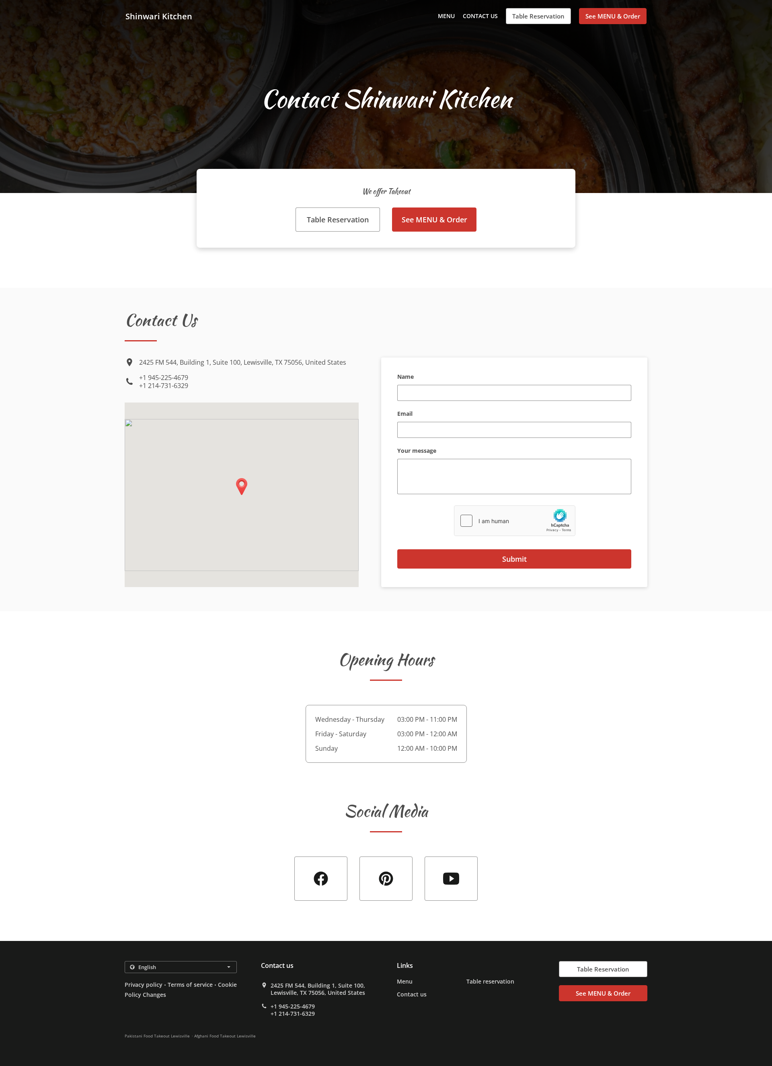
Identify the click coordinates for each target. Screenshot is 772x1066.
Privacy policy (143, 984)
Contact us (480, 16)
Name (405, 377)
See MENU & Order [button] (612, 16)
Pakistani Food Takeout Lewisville (157, 1036)
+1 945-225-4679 (163, 377)
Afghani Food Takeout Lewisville (225, 1036)
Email (405, 414)
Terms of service (190, 984)
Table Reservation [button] (538, 16)
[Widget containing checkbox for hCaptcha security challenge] (514, 520)
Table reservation (490, 981)
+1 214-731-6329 (163, 385)
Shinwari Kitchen (158, 16)
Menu (446, 16)
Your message (416, 451)
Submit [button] (514, 559)
